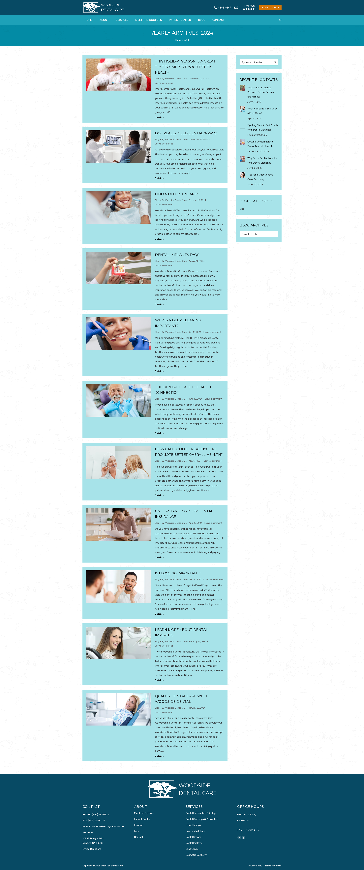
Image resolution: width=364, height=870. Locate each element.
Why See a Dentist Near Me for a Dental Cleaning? (262, 160)
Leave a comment (164, 83)
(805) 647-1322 (228, 7)
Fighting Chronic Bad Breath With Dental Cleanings (262, 127)
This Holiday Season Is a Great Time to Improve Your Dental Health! (185, 66)
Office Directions (91, 849)
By (174, 78)
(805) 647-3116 (96, 820)
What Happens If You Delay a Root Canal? (262, 111)
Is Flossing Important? (178, 573)
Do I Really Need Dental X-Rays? (186, 133)
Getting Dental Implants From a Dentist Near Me (260, 144)
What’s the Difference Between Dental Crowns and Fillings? (260, 92)
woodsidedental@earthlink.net (108, 826)
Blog (157, 78)
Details (159, 117)
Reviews (249, 6)
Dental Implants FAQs (177, 255)
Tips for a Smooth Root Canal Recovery (260, 177)
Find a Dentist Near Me (178, 194)
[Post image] (242, 88)
